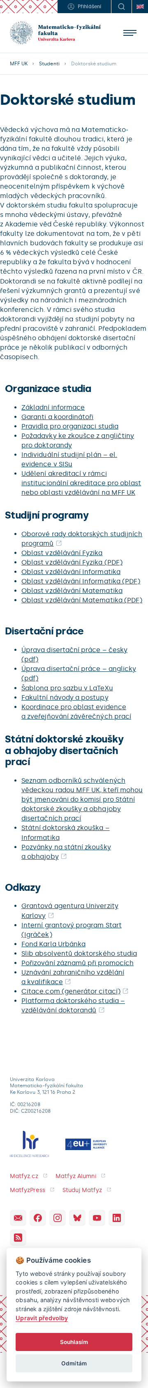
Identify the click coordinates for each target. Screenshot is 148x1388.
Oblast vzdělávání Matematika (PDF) (81, 600)
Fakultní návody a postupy (65, 697)
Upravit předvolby (42, 1317)
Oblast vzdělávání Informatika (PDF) (80, 581)
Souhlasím (74, 1342)
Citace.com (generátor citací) (70, 991)
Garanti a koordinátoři (57, 417)
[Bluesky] (77, 1218)
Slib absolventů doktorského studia (79, 953)
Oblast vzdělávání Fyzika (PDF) (72, 562)
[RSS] (18, 1237)
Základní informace (53, 407)
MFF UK (19, 63)
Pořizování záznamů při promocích (77, 963)
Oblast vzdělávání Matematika (72, 591)
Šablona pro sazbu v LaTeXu (67, 688)
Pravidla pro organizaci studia (69, 426)
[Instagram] (57, 1218)
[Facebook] (38, 1218)
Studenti (49, 63)
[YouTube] (97, 1218)
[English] (140, 6)
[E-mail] (18, 1218)
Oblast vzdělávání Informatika (70, 572)
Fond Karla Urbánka (53, 944)
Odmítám (73, 1363)
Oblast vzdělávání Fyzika (62, 553)
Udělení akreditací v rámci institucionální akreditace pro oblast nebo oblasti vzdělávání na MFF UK (81, 483)
